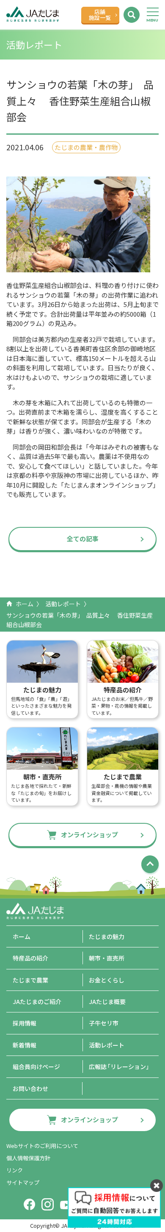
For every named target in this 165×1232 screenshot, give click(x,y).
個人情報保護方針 (28, 1158)
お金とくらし (106, 980)
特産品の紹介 (30, 958)
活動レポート (63, 604)
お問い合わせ (30, 1088)
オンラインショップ (89, 834)
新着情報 (24, 1045)
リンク (14, 1170)
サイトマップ (22, 1182)
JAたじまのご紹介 (37, 1001)
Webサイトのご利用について (42, 1146)
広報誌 (120, 1066)
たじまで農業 (30, 980)
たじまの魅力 (106, 936)
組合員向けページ (36, 1066)
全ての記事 (83, 538)
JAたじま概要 (107, 1001)
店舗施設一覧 (100, 15)
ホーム (24, 604)
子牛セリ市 (103, 1023)
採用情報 (24, 1023)
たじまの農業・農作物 (86, 147)
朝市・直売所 (106, 958)
